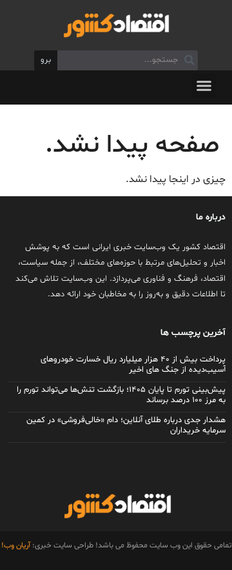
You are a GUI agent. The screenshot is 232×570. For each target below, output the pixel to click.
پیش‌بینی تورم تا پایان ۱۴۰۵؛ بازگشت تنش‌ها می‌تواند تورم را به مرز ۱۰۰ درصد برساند (121, 395)
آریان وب (17, 545)
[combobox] (127, 60)
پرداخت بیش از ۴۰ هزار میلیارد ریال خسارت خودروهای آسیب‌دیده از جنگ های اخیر (133, 365)
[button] (204, 86)
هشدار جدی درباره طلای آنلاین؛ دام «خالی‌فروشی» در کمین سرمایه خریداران (126, 425)
